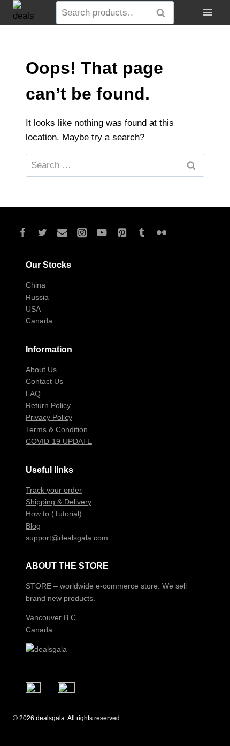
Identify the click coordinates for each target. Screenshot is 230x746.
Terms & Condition (57, 429)
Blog (33, 526)
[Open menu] (207, 12)
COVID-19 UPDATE (59, 441)
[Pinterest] (122, 233)
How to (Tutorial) (54, 513)
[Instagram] (82, 233)
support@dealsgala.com (67, 537)
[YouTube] (102, 233)
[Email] (62, 233)
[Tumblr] (141, 233)
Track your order (54, 490)
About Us (41, 369)
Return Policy (48, 405)
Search (164, 12)
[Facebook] (23, 233)
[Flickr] (161, 233)
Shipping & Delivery (58, 502)
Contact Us (44, 381)
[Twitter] (42, 233)
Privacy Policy (49, 417)
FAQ (33, 393)
